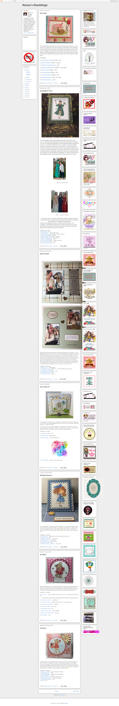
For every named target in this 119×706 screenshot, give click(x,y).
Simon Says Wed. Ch (46, 79)
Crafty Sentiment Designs (46, 679)
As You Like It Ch (44, 536)
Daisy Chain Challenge (45, 240)
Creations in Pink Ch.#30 (46, 610)
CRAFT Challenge (44, 235)
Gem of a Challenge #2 (45, 675)
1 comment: (55, 379)
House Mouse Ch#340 (45, 433)
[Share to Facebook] (65, 83)
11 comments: (56, 686)
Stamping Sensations (46, 77)
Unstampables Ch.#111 (45, 368)
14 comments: (56, 546)
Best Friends (44, 254)
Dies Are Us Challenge (45, 239)
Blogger (66, 703)
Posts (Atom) (62, 694)
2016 (26, 87)
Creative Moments (45, 72)
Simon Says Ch (44, 367)
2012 (26, 95)
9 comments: (55, 467)
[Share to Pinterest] (66, 83)
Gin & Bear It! (45, 387)
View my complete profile (28, 32)
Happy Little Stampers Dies (46, 237)
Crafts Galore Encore (45, 242)
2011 (26, 96)
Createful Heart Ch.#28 (45, 608)
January (28, 81)
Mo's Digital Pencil (44, 232)
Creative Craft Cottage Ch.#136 (47, 612)
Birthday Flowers (46, 475)
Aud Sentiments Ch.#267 (46, 600)
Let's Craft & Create (45, 241)
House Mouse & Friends (47, 60)
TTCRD (42, 680)
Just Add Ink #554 (44, 460)
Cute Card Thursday (46, 75)
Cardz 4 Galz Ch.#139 (45, 602)
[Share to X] (63, 83)
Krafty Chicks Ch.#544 (45, 606)
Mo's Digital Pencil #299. (46, 678)
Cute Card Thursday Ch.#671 (47, 604)
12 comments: (56, 83)
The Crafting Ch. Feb (45, 541)
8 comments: (55, 246)
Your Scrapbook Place (45, 373)
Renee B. (31, 12)
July (27, 70)
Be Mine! (43, 554)
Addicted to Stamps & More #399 (47, 543)
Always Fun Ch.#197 (45, 671)
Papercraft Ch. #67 (45, 540)
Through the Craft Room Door (48, 65)
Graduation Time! (46, 91)
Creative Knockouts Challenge (47, 234)
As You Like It (44, 594)
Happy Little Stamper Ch (46, 538)
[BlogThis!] (62, 83)
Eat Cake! (43, 13)
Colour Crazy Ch (44, 537)
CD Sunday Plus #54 (45, 542)
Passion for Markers (46, 62)
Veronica (43, 628)
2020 (26, 83)
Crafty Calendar (44, 231)
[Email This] (61, 83)
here (67, 145)
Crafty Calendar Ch (45, 676)
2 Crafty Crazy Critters (45, 370)
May (27, 77)
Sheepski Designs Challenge (46, 236)
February (28, 79)
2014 (26, 91)
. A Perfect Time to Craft (45, 372)
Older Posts (76, 691)
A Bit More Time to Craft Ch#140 (47, 371)
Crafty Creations (45, 70)
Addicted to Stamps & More (47, 67)
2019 (26, 85)
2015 (26, 89)
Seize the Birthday (44, 437)
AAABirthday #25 (44, 435)
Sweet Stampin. (44, 615)
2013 (26, 93)
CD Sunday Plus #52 (45, 673)
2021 (26, 68)
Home (56, 691)
